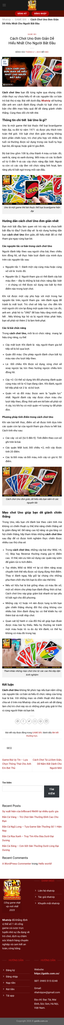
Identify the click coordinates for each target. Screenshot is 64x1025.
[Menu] (4, 5)
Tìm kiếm (7, 782)
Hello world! (45, 863)
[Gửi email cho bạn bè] (35, 721)
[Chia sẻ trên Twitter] (29, 721)
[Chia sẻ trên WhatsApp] (17, 721)
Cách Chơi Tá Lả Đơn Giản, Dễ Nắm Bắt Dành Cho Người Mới (47, 763)
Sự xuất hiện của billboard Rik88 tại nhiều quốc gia (30, 811)
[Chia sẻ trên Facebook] (23, 721)
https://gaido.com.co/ (46, 973)
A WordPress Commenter (16, 863)
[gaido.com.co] (32, 5)
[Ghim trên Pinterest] (40, 721)
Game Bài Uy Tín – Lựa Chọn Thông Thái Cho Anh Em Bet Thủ (16, 763)
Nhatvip (6, 19)
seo (47, 52)
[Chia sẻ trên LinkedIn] (46, 721)
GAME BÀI (20, 19)
